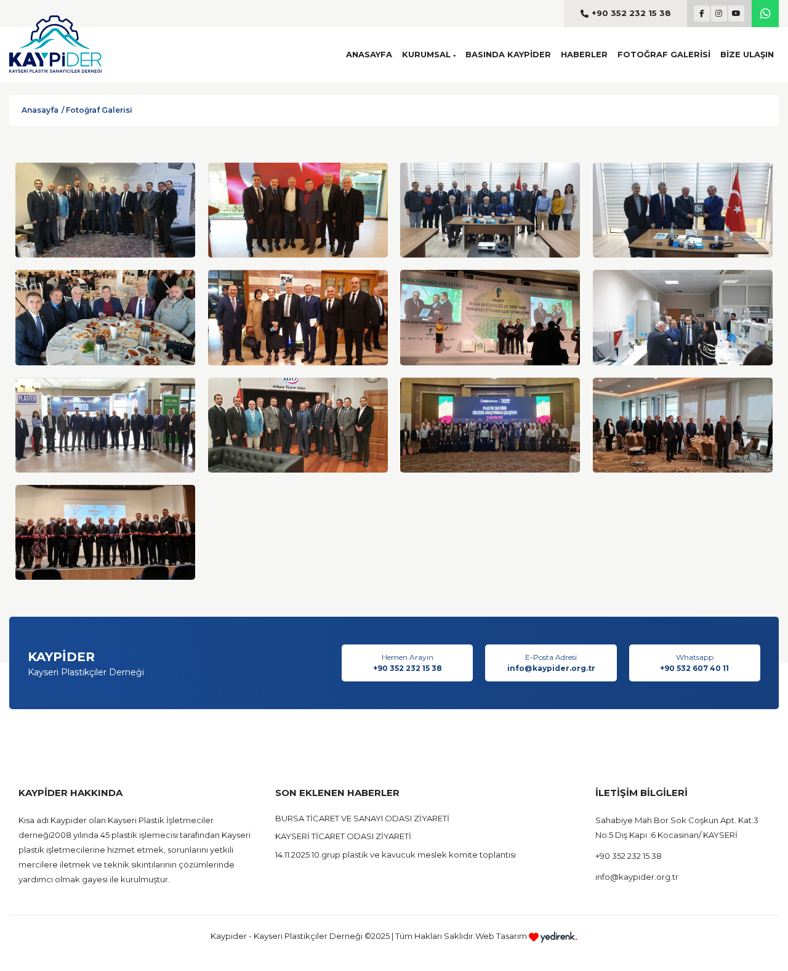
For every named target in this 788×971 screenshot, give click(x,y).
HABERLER (584, 54)
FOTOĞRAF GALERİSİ (663, 54)
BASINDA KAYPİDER (508, 54)
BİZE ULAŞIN (747, 54)
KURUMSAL (427, 54)
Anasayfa (40, 110)
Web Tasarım (502, 936)
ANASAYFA (369, 54)
